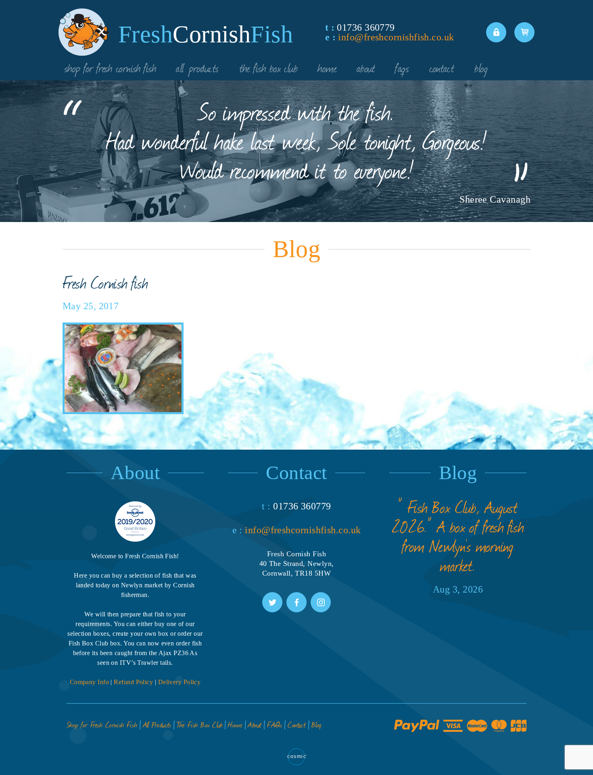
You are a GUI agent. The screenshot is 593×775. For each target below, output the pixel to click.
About (366, 67)
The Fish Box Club (268, 67)
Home (327, 67)
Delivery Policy (179, 682)
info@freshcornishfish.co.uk (396, 37)
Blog (481, 67)
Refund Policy (133, 682)
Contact (441, 67)
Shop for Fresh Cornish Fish (110, 67)
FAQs (402, 67)
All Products (197, 67)
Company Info (89, 682)
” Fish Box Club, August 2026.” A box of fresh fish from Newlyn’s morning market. (458, 536)
